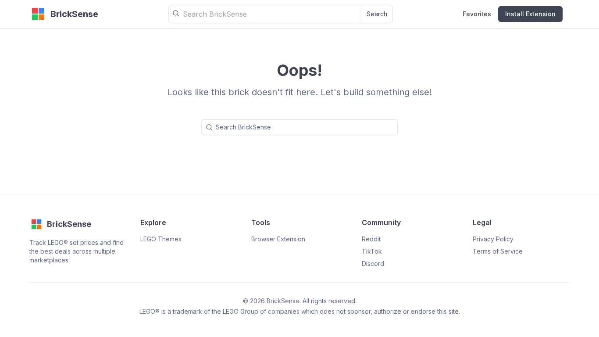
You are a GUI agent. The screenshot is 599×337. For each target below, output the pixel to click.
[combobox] (265, 14)
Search (377, 14)
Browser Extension (278, 239)
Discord (373, 263)
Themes (161, 239)
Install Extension (530, 14)
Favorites (477, 14)
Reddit (371, 239)
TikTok (372, 251)
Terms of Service (498, 251)
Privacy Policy (493, 239)
